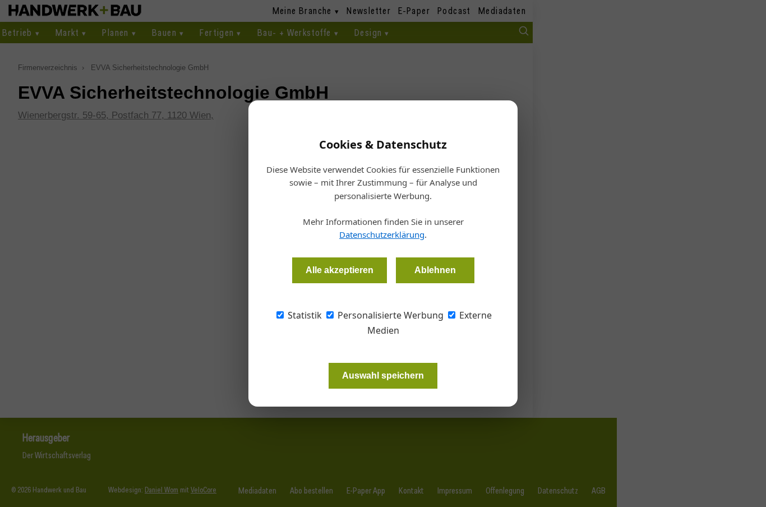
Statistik (303, 315)
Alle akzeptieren (339, 270)
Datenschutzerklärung (381, 234)
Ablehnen (435, 270)
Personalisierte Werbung (389, 315)
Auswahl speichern (383, 375)
